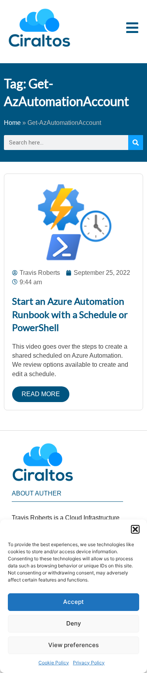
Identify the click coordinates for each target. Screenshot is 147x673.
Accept (73, 601)
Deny (73, 623)
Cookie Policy (53, 663)
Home (12, 122)
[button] (135, 529)
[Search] (135, 142)
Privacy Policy (89, 663)
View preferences (73, 645)
